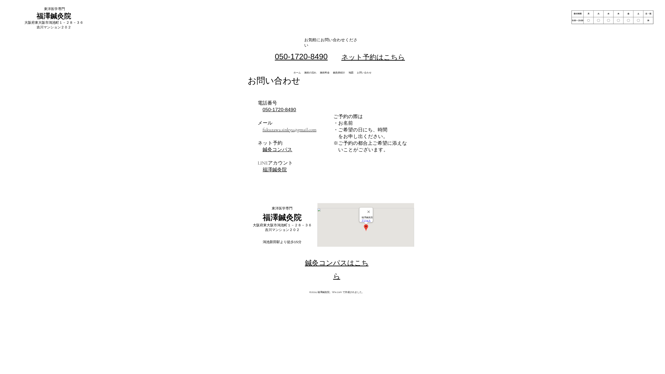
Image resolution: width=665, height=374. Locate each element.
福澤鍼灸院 (275, 170)
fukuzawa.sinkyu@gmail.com (289, 130)
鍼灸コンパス (277, 150)
